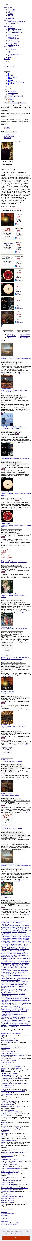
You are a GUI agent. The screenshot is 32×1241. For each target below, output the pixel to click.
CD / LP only (11, 94)
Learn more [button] (18, 1233)
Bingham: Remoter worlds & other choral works (14, 427)
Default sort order (8, 331)
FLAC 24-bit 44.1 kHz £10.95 (8, 532)
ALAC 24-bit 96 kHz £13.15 (23, 464)
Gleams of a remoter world (9, 958)
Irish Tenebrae (6, 970)
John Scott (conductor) (21, 628)
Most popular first (11, 336)
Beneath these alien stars (8, 930)
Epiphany (4, 946)
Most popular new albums (15, 29)
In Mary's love (6, 967)
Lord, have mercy (5, 1117)
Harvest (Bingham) (6, 1087)
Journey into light (5, 724)
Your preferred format (11, 131)
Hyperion (10, 48)
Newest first (10, 334)
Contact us (3, 1225)
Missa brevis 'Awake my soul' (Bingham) (12, 1128)
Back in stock (11, 28)
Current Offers (8, 20)
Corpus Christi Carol (7, 936)
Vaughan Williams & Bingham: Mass (11, 864)
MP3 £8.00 (4, 432)
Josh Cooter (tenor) (19, 944)
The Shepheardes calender (9, 1000)
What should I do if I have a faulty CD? (10, 1222)
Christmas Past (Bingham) (8, 1051)
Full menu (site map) (9, 66)
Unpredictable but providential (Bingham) (12, 1196)
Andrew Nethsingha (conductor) (16, 991)
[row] (16, 359)
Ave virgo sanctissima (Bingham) (10, 1040)
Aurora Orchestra (11, 458)
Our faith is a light (7, 981)
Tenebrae (3, 458)
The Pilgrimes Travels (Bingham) (10, 1172)
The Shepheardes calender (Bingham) (11, 1180)
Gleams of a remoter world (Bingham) (11, 1068)
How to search (4, 1212)
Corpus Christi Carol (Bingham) (9, 1053)
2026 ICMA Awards (13, 35)
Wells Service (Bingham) (7, 1202)
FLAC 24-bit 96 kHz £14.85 (19, 397)
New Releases (8, 7)
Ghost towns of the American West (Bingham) (13, 1066)
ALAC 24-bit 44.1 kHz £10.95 (8, 534)
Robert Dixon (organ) (18, 953)
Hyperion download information (8, 1213)
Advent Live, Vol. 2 (6, 523)
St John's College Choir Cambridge (10, 493)
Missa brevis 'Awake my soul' (10, 978)
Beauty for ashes (5, 560)
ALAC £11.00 (19, 362)
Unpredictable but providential (10, 1008)
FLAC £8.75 (11, 696)
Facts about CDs (4, 1221)
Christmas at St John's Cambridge (10, 593)
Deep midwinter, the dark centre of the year (12, 1055)
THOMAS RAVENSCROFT (13, 1020)
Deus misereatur (5, 1058)
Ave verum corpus (7, 925)
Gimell (9, 52)
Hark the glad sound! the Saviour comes (12, 1078)
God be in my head (7, 961)
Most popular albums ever (15, 31)
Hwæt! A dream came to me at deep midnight (13, 1091)
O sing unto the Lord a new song (10, 1136)
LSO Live (10, 55)
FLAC (10, 96)
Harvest (4, 964)
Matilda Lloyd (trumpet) (7, 944)
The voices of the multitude (8, 1184)
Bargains (10, 24)
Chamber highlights (13, 40)
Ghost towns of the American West (11, 955)
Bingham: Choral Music (7, 388)
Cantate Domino (5, 1048)
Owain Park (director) (17, 659)
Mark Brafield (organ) (19, 998)
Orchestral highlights (13, 38)
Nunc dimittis (4, 1133)
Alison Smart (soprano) (21, 930)
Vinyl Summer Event (13, 23)
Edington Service (6, 939)
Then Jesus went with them (8, 1191)
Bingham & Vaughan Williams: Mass (11, 357)
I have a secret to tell (6, 1094)
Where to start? (8, 26)
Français (11, 99)
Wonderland (4, 895)
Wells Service (5, 1017)
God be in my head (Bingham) (9, 1073)
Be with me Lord (5, 1042)
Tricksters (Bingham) (6, 1195)
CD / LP (20, 96)
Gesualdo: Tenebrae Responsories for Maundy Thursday (16, 657)
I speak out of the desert (7, 1101)
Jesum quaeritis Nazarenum (9, 972)
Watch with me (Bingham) (8, 1198)
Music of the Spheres (6, 793)
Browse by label (8, 46)
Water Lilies (5, 1014)
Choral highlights (12, 43)
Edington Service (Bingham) (8, 1060)
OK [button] (16, 1238)
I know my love (5, 1098)
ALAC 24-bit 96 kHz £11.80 (22, 698)
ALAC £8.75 (18, 696)
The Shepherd (6, 1003)
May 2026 (10, 15)
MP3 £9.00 (4, 362)
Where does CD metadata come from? (9, 1224)
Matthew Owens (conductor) (21, 390)
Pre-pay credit (4, 1215)
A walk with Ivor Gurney (7, 457)
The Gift (3, 1166)
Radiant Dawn (5, 827)
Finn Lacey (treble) (22, 972)
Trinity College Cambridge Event (16, 21)
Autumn (3, 1035)
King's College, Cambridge (15, 54)
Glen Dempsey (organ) (7, 1026)
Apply (9, 88)
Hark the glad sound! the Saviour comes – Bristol (15, 1022)
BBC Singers (4, 428)
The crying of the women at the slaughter (12, 1161)
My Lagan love (5, 1130)
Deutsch (11, 101)
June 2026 (10, 14)
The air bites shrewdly (7, 1156)
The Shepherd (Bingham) (8, 1182)
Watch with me (6, 1011)
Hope (2, 1089)
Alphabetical (10, 337)
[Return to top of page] (7, 1209)
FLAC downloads (12, 91)
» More (20, 374)
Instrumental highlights (14, 42)
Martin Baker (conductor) (24, 358)
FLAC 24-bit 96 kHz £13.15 (8, 464)
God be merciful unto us (7, 1075)
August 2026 (11, 11)
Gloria (2, 1070)
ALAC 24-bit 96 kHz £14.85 (8, 399)
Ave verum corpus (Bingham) (9, 1038)
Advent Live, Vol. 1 (6, 492)
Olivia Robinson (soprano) (17, 970)
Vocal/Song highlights (13, 45)
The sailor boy (5, 1177)
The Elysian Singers (6, 562)
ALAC (14, 96)
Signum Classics (12, 57)
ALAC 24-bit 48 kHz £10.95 (23, 733)
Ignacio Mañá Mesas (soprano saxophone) (19, 1025)
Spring (3, 1145)
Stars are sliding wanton (7, 1149)
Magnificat (4, 1122)
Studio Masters (12, 37)
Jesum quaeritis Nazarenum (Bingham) (11, 1112)
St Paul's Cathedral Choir (7, 628)
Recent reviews (12, 9)
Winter (3, 1204)
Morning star (4, 759)
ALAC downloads (13, 93)
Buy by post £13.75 (6, 397)
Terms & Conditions (5, 1216)
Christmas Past (6, 935)
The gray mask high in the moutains (10, 1168)
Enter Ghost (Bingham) (7, 1062)
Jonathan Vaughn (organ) (7, 391)
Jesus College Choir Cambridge (9, 726)
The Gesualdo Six (5, 659)
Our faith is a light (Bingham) (9, 1140)
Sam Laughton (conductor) (19, 562)
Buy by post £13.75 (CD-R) (8, 603)
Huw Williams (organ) (14, 947)
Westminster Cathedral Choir (8, 358)
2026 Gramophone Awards (15, 32)
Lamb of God (4, 1114)
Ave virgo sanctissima (8, 929)
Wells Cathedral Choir (7, 390)
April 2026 (10, 17)
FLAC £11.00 (11, 362)
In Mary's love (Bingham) (8, 1104)
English (8, 103)
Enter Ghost (5, 942)
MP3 (6, 89)
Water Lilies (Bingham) (7, 1200)
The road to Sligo (5, 1174)
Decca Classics (12, 49)
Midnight (3, 1126)
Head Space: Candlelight (7, 691)
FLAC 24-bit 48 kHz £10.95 (8, 733)
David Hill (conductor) (15, 428)
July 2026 (10, 12)
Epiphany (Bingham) (6, 1064)
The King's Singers (6, 693)
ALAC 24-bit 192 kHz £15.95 (8, 668)
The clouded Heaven (7, 984)
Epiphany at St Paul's (6, 627)
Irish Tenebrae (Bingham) (8, 1110)
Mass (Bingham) (5, 1124)
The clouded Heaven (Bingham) (9, 1159)
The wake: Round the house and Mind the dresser (14, 1188)
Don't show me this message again (11, 141)
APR (9, 51)
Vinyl (9, 34)
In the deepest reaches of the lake (10, 1106)
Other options (25, 331)
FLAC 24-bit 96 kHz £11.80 (8, 698)
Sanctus (3, 1142)
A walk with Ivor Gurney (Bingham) (11, 1033)
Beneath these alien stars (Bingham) (10, 1046)
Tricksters (4, 1006)
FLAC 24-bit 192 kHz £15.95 (8, 666)
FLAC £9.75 (11, 432)
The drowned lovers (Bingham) (9, 1164)
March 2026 (11, 18)
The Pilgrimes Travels (8, 997)
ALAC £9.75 (18, 432)
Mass (3, 975)
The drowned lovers (7, 994)
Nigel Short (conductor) (22, 458)
